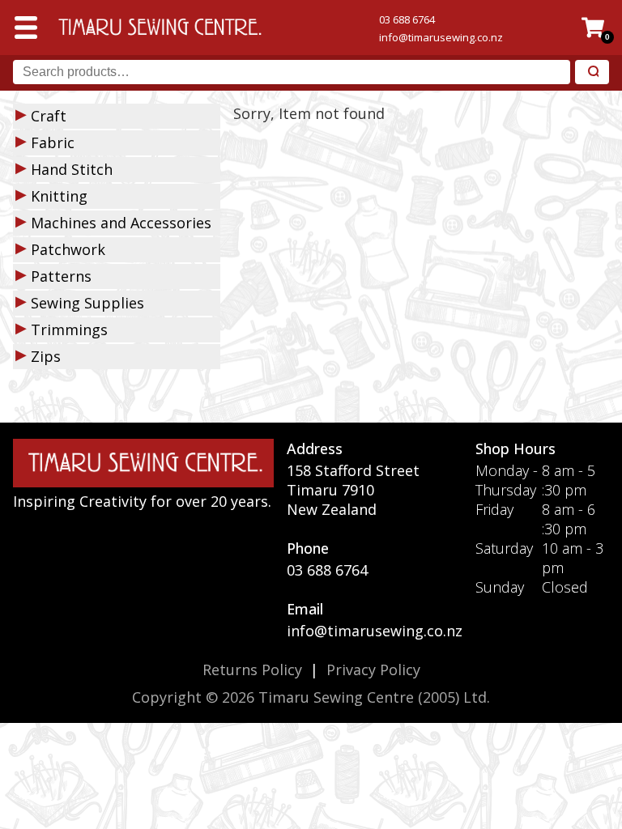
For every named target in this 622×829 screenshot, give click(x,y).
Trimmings (69, 329)
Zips (46, 356)
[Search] (592, 72)
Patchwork (68, 249)
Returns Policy (252, 669)
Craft (48, 115)
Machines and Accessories (121, 222)
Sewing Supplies (87, 302)
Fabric (53, 142)
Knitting (59, 196)
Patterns (61, 276)
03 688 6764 (407, 19)
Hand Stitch (72, 169)
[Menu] (26, 27)
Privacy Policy (373, 669)
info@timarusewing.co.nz (441, 37)
